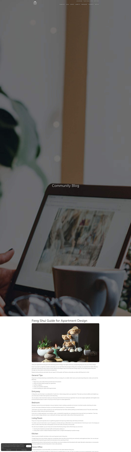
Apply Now (96, 1)
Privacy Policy (24, 449)
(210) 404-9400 (79, 1)
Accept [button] (28, 446)
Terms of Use (8, 449)
